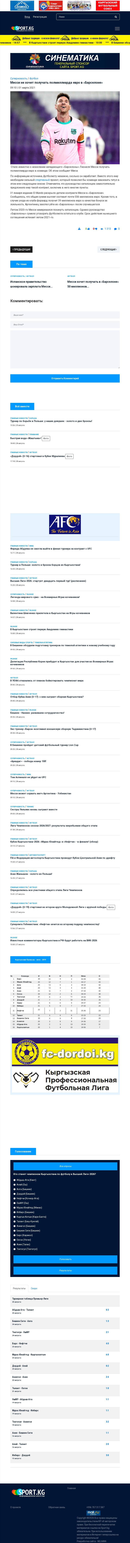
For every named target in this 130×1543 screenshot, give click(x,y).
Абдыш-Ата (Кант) (26, 1180)
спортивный (42, 179)
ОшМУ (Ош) (23, 1203)
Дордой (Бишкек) (26, 1194)
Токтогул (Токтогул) (27, 1249)
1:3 (107, 1321)
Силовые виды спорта (21, 643)
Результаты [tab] (19, 1288)
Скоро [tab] (34, 1288)
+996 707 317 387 (95, 1507)
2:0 (107, 1444)
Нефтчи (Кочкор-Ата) (28, 1198)
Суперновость (17, 594)
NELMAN (102, 1541)
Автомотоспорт (37, 855)
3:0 (107, 1455)
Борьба (33, 418)
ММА (31, 546)
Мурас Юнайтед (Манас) (29, 1207)
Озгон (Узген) (24, 1240)
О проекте (15, 1507)
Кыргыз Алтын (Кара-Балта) (31, 1217)
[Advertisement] (65, 489)
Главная (71, 1488)
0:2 (107, 1366)
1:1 (107, 1399)
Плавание (34, 434)
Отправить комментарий (65, 378)
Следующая (108, 249)
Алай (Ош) (22, 1184)
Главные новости (18, 418)
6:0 (107, 1354)
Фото (46, 438)
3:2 (107, 1421)
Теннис (30, 807)
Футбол (33, 452)
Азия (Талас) (23, 1244)
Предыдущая (21, 249)
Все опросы (65, 1166)
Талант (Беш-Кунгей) (28, 1221)
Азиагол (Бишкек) (26, 1226)
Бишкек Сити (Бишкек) (28, 1230)
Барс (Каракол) (25, 1235)
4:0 (107, 1343)
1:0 (107, 1388)
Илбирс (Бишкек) (25, 1212)
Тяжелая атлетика (43, 643)
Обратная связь (56, 1507)
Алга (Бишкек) (24, 1189)
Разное (30, 594)
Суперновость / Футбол (22, 276)
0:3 (107, 1310)
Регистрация (40, 17)
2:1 (107, 1332)
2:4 (107, 1377)
